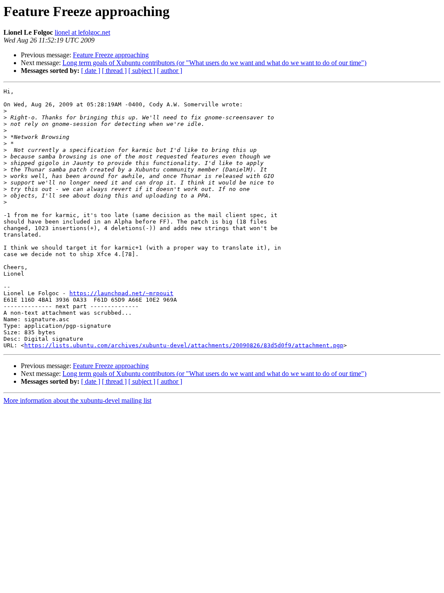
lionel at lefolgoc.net (82, 32)
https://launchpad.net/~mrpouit (121, 293)
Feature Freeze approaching (111, 55)
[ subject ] (141, 70)
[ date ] (90, 70)
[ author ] (169, 70)
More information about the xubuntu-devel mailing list (77, 400)
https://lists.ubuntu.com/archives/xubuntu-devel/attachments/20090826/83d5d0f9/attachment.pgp (183, 345)
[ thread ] (114, 70)
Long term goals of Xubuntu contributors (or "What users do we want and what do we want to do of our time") (214, 62)
